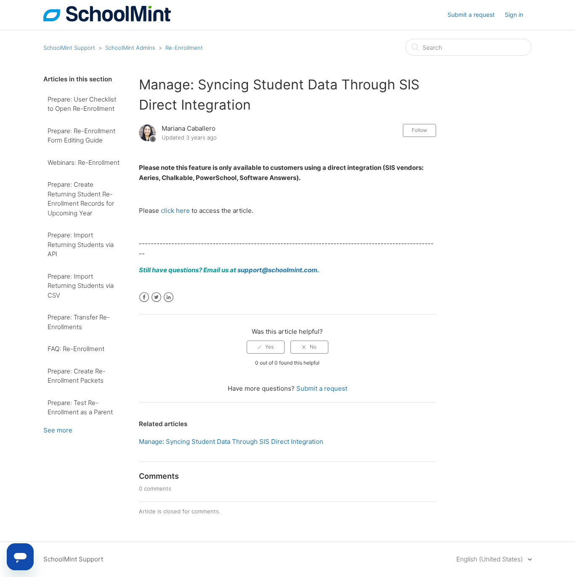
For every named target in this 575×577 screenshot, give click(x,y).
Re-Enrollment (184, 47)
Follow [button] (419, 130)
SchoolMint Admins (130, 47)
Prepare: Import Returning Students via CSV (81, 285)
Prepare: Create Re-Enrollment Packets (77, 376)
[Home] (107, 19)
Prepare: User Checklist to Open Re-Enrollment (82, 104)
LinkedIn (168, 297)
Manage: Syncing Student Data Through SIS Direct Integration (231, 441)
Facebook (144, 297)
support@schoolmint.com (277, 270)
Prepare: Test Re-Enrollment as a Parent (80, 407)
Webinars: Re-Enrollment (84, 162)
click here (175, 211)
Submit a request (471, 14)
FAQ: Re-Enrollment (76, 349)
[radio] (266, 347)
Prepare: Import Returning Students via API (81, 244)
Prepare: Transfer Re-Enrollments (79, 322)
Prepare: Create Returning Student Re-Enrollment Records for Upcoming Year (81, 198)
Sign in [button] (514, 14)
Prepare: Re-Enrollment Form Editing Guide (81, 136)
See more (57, 430)
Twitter (156, 297)
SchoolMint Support (69, 47)
